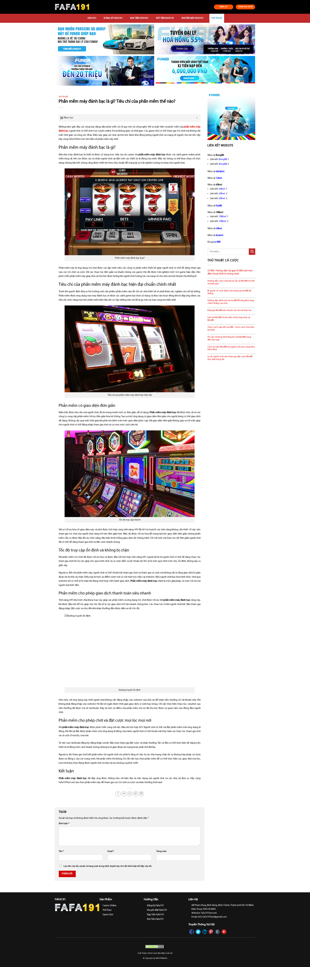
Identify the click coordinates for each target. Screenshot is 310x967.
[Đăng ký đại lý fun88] (104, 39)
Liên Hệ (169, 953)
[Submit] (252, 251)
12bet (219, 178)
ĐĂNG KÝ (223, 7)
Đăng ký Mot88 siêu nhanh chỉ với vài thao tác (229, 310)
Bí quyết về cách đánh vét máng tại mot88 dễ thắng (229, 292)
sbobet (219, 235)
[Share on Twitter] (123, 793)
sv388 (217, 242)
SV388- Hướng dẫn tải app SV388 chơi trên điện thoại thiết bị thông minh (230, 272)
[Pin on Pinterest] (135, 793)
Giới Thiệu (142, 953)
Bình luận (64, 823)
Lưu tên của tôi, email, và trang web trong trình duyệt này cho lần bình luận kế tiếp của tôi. (108, 866)
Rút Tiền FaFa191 (165, 18)
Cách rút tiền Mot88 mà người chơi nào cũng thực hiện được (231, 348)
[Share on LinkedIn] (141, 793)
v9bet (219, 228)
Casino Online (109, 905)
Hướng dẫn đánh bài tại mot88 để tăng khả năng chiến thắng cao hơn (230, 302)
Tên (61, 851)
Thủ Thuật (216, 18)
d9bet (222, 189)
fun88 (219, 205)
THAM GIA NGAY (245, 7)
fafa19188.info (161, 958)
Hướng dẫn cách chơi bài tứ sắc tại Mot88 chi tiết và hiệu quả (231, 282)
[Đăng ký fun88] (231, 116)
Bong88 (223, 159)
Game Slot (108, 915)
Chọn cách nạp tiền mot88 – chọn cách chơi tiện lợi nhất (230, 328)
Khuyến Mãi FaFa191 (192, 18)
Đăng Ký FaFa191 (113, 18)
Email (111, 851)
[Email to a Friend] (129, 793)
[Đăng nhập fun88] (205, 71)
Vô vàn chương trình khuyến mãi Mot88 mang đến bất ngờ (229, 338)
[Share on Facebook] (118, 793)
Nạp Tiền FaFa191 (139, 18)
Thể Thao (107, 910)
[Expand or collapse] (197, 118)
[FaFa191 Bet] (72, 7)
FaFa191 (92, 18)
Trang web (161, 851)
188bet (223, 216)
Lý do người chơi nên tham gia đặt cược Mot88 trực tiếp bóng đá (229, 358)
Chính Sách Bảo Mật (156, 953)
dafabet (220, 171)
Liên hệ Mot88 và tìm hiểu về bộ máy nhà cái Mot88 (228, 318)
